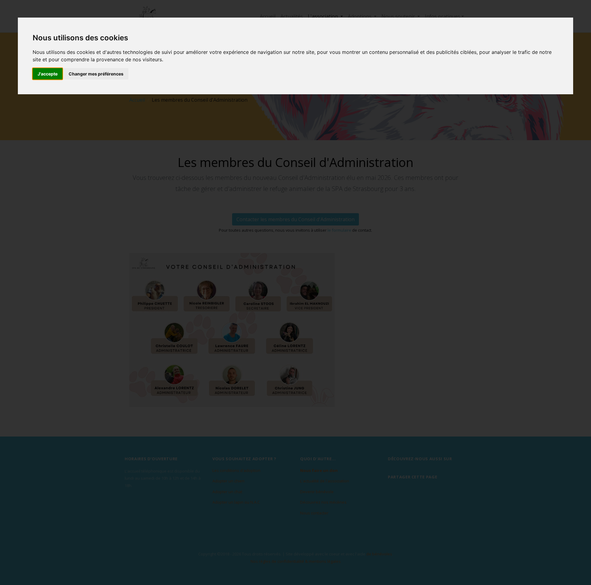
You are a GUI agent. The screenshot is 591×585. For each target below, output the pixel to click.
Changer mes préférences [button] (96, 73)
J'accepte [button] (48, 73)
